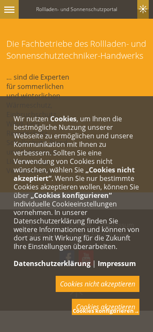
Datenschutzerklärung (52, 263)
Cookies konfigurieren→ (106, 311)
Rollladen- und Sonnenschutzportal (76, 9)
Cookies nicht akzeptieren (97, 284)
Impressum (117, 263)
